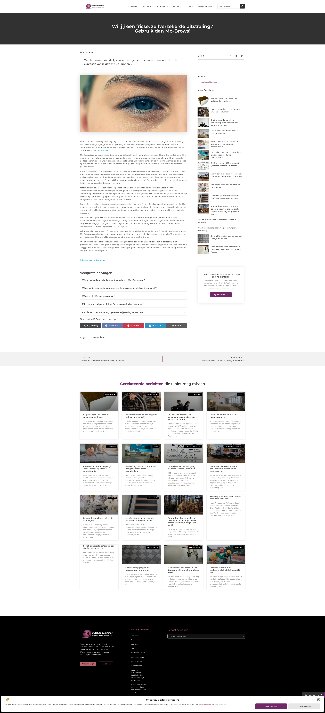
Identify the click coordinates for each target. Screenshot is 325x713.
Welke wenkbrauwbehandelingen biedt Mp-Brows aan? (133, 280)
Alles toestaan (271, 706)
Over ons (132, 6)
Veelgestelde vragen (209, 82)
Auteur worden (205, 6)
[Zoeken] (242, 6)
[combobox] (229, 6)
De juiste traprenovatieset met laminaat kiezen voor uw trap (140, 519)
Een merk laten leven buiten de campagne (98, 519)
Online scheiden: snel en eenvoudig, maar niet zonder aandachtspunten (224, 122)
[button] (318, 700)
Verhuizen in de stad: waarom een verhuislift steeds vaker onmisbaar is (227, 176)
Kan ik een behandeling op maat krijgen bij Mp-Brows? (133, 312)
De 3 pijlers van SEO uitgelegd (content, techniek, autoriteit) (182, 467)
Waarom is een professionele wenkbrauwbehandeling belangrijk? (133, 288)
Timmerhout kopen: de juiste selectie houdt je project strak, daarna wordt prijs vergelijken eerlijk (182, 521)
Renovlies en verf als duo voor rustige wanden (224, 415)
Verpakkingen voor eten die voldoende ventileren (96, 415)
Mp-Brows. (103, 150)
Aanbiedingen (86, 52)
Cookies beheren (304, 706)
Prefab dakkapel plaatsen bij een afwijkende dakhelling (98, 547)
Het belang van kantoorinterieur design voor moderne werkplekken (226, 155)
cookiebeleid (206, 704)
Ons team (146, 6)
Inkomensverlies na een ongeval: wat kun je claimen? (141, 415)
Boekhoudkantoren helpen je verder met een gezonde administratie (224, 144)
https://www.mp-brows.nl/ (92, 260)
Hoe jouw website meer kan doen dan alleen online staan (138, 688)
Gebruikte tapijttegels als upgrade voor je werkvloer (137, 568)
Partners (177, 6)
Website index (137, 666)
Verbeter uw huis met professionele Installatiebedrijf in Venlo (225, 569)
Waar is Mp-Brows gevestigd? (133, 296)
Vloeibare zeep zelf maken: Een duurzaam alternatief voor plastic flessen (226, 249)
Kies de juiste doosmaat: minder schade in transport (225, 497)
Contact (189, 6)
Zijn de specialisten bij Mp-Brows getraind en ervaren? (133, 304)
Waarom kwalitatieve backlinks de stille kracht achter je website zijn (138, 675)
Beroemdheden (137, 657)
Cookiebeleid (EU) (138, 653)
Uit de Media (162, 6)
